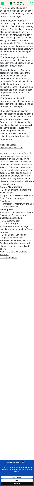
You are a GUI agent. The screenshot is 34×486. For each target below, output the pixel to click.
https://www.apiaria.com (11, 147)
